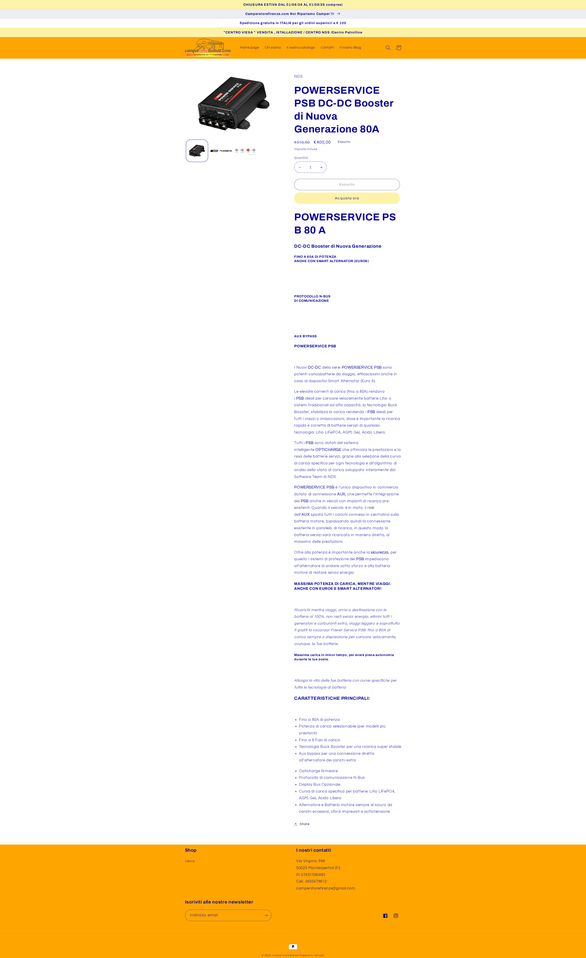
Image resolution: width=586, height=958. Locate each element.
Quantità (301, 157)
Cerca (190, 861)
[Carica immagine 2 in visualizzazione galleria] (221, 151)
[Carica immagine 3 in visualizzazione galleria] (245, 151)
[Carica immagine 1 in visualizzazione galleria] (197, 151)
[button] (388, 47)
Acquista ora (347, 198)
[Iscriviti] (265, 915)
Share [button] (304, 824)
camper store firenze (285, 955)
